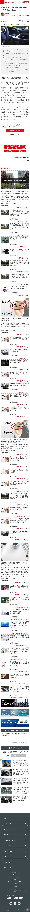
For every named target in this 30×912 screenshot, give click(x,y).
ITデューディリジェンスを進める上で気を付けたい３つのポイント (19, 599)
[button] (13, 739)
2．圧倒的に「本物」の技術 (14, 66)
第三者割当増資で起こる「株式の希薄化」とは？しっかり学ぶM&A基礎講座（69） (15, 192)
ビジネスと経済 (8, 851)
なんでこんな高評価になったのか (12, 57)
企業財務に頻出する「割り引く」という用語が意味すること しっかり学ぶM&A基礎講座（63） (19, 226)
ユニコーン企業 (21, 148)
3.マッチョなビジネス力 (13, 68)
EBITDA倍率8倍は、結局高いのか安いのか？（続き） (19, 350)
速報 (5, 818)
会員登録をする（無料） (15, 130)
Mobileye (15, 145)
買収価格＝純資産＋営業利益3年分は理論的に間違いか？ (19, 384)
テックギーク (12, 148)
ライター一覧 (7, 867)
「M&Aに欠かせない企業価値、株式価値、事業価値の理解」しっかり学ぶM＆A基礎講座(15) (19, 496)
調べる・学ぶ (4, 204)
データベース (7, 824)
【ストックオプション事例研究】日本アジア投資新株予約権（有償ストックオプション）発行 (19, 650)
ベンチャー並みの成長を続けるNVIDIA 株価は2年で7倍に (19, 587)
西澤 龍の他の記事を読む (22, 157)
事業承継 (6, 835)
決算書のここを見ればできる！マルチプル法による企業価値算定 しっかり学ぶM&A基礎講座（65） (19, 212)
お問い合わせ (14, 886)
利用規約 (14, 879)
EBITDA (7, 151)
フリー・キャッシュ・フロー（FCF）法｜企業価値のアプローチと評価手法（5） (19, 458)
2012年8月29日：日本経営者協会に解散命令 (14, 734)
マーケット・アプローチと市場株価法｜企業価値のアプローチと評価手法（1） (19, 520)
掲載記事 (14, 884)
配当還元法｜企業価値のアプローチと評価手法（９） (19, 373)
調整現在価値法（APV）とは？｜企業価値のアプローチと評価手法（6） (14, 441)
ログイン (21, 2)
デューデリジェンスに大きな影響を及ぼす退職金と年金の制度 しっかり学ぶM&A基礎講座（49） (19, 262)
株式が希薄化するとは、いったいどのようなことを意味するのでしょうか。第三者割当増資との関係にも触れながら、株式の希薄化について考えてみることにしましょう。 (15, 198)
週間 (15, 756)
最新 (8, 756)
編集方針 (14, 872)
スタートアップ (15, 151)
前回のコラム (5, 88)
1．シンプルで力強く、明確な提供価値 (17, 63)
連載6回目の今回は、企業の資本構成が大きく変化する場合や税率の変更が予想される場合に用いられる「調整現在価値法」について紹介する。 (15, 446)
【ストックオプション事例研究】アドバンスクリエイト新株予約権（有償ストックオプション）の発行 (19, 688)
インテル (22, 145)
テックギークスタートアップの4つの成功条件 (16, 60)
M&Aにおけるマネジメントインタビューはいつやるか (19, 250)
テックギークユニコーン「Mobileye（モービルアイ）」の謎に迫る (15, 51)
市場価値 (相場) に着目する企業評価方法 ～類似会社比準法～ (19, 637)
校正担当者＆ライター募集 (14, 881)
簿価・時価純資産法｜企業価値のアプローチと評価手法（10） (19, 339)
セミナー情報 (7, 862)
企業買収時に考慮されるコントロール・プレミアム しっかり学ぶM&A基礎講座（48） (19, 276)
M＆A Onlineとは (15, 874)
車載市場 (23, 151)
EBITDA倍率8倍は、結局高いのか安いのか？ (19, 361)
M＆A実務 (12, 204)
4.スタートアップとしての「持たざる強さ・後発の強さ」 (17, 71)
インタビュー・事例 (9, 840)
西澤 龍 (7, 13)
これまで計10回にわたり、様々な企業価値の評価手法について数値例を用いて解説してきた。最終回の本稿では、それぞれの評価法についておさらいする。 (15, 325)
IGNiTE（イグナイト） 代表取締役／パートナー (17, 16)
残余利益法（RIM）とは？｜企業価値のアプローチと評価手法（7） (19, 408)
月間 (22, 756)
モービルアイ (8, 145)
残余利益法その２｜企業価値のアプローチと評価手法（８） (19, 396)
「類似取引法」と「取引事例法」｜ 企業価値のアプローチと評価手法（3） (19, 483)
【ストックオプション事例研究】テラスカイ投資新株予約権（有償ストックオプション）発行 (19, 624)
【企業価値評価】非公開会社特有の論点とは (19, 532)
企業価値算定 (4, 205)
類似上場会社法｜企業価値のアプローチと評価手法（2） (19, 508)
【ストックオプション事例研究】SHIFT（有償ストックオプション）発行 (19, 611)
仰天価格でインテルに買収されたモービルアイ (15, 54)
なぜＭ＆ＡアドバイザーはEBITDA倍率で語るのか (18, 287)
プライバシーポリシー (14, 877)
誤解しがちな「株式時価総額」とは (18, 239)
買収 (5, 148)
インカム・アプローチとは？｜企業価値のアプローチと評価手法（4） (19, 470)
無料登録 (27, 2)
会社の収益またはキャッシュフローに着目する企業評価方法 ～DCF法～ (19, 663)
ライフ (5, 857)
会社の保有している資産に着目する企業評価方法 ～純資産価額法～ (19, 675)
